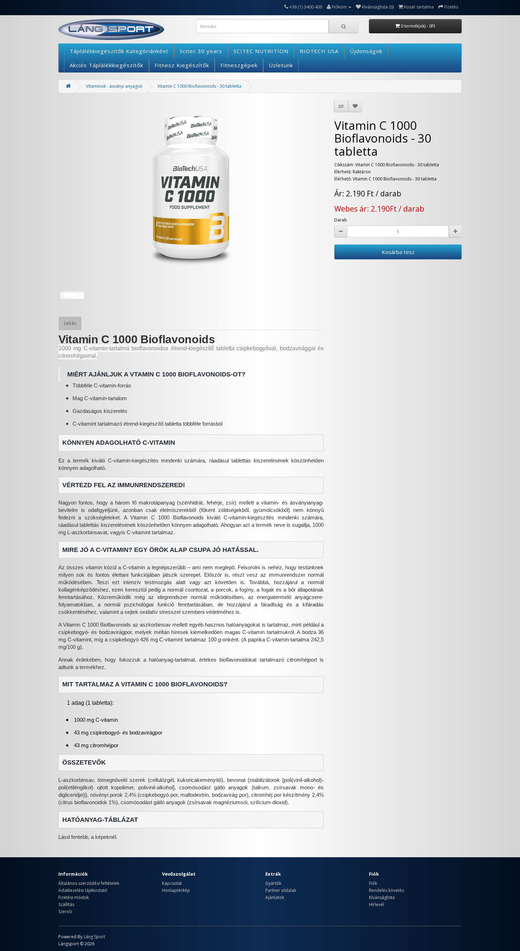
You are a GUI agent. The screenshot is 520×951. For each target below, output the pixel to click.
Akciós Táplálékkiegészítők (106, 65)
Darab (340, 220)
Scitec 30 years (201, 50)
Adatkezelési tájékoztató (83, 890)
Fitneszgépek (239, 65)
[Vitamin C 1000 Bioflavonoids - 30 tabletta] (191, 187)
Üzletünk (281, 65)
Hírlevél (376, 904)
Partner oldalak (280, 890)
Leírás (70, 323)
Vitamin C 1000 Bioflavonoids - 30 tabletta (199, 86)
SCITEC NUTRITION (260, 50)
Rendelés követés (386, 890)
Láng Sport (94, 937)
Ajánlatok (274, 897)
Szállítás (66, 904)
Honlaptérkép (176, 890)
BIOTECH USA (319, 50)
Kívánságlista (382, 897)
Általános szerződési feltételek (88, 883)
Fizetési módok (73, 897)
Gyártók (273, 883)
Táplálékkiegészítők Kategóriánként (119, 50)
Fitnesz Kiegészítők (182, 65)
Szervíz (65, 912)
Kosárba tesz (398, 251)
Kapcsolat (172, 883)
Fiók (373, 883)
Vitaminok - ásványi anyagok (114, 86)
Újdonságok (366, 50)
